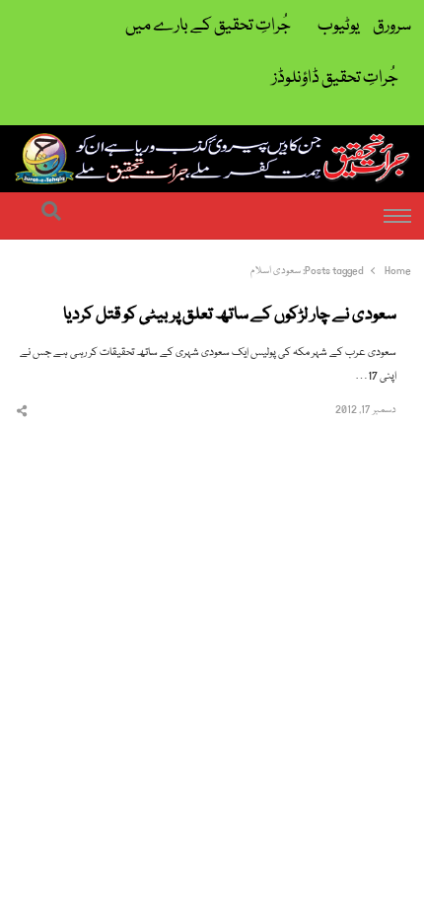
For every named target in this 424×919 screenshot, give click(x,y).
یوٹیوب (339, 26)
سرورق (392, 26)
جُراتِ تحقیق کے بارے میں (208, 26)
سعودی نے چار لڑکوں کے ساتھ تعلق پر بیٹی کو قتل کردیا (229, 315)
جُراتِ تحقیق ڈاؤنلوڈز (335, 78)
